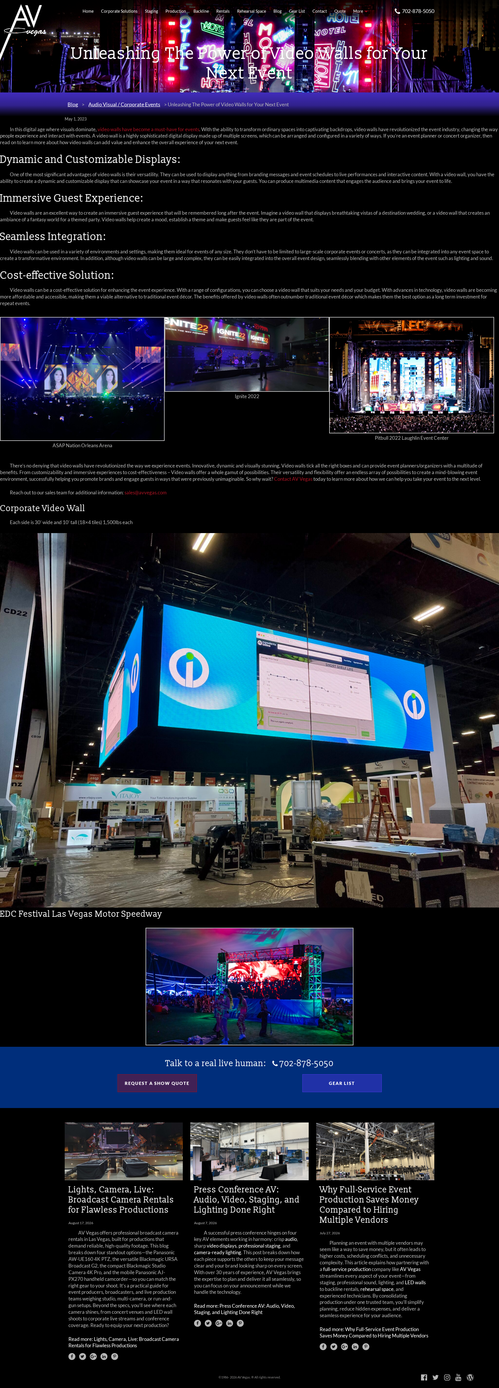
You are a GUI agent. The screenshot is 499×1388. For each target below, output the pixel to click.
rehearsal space (377, 1289)
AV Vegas (410, 1269)
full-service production (347, 1269)
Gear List (297, 11)
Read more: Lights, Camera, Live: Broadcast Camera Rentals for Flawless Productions (123, 1342)
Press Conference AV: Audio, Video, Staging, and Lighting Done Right (247, 1199)
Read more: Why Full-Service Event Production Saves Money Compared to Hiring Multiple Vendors (374, 1332)
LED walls (415, 1282)
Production (175, 11)
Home (88, 11)
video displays (222, 1245)
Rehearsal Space (251, 11)
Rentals (223, 11)
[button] (71, 1356)
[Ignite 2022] (247, 390)
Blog (277, 11)
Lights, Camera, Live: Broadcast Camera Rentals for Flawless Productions (121, 1199)
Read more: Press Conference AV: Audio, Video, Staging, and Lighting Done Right (244, 1309)
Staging (151, 11)
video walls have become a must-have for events (148, 129)
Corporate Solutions (119, 11)
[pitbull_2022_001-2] (411, 431)
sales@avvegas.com (145, 492)
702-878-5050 (418, 11)
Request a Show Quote (157, 1083)
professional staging (259, 1245)
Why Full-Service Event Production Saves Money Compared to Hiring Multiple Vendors (369, 1204)
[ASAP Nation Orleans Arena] (82, 439)
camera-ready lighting (217, 1252)
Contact (319, 11)
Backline (201, 11)
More (358, 11)
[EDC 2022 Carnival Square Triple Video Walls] (249, 1043)
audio (291, 1239)
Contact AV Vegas (293, 479)
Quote (340, 11)
